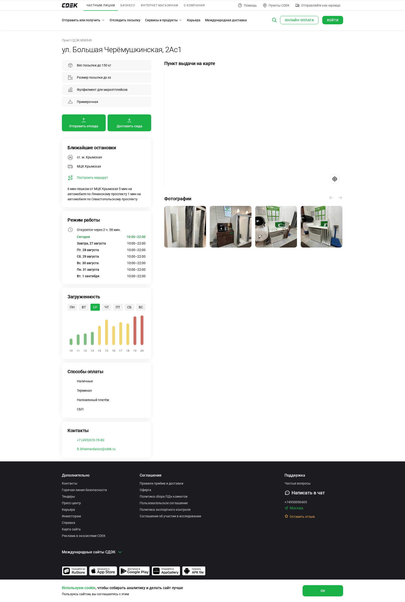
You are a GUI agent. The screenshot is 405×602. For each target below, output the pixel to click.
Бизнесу (127, 5)
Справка (68, 523)
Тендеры (68, 496)
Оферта (145, 490)
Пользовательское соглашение (164, 503)
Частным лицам (100, 5)
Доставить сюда (129, 126)
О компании (194, 5)
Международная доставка (226, 20)
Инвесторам (71, 516)
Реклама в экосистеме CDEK (83, 536)
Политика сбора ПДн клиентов (164, 496)
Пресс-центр (71, 503)
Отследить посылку (125, 20)
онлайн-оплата (299, 20)
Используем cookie (78, 588)
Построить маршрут (92, 177)
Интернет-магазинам (159, 5)
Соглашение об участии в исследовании (170, 516)
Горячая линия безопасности (84, 490)
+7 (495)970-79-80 (90, 440)
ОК (323, 591)
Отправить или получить (81, 20)
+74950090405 (296, 502)
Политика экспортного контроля (165, 509)
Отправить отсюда (83, 126)
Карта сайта (71, 529)
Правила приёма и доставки (161, 483)
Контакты (69, 483)
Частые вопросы (298, 483)
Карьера (193, 20)
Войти (333, 20)
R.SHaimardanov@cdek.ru (96, 449)
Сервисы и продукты (161, 20)
